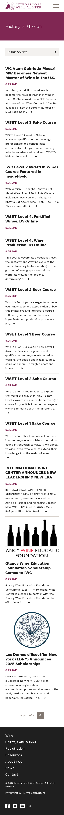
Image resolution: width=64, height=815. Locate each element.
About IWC (14, 761)
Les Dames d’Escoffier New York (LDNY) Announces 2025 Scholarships (31, 659)
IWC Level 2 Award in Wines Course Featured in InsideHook (31, 171)
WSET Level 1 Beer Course (30, 334)
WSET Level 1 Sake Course (30, 423)
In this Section (17, 52)
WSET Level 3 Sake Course (30, 122)
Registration (15, 748)
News (9, 768)
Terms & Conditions (34, 792)
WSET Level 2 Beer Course (30, 289)
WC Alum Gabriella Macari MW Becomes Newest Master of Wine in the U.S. (30, 73)
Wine (9, 735)
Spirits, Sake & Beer (20, 742)
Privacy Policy (13, 792)
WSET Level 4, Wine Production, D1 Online (26, 242)
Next (40, 715)
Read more (32, 112)
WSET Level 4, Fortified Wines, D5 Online (27, 218)
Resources (13, 755)
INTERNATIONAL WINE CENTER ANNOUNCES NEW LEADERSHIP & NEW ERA (30, 472)
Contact (11, 774)
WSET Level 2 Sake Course (30, 378)
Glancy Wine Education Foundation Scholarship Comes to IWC (28, 568)
